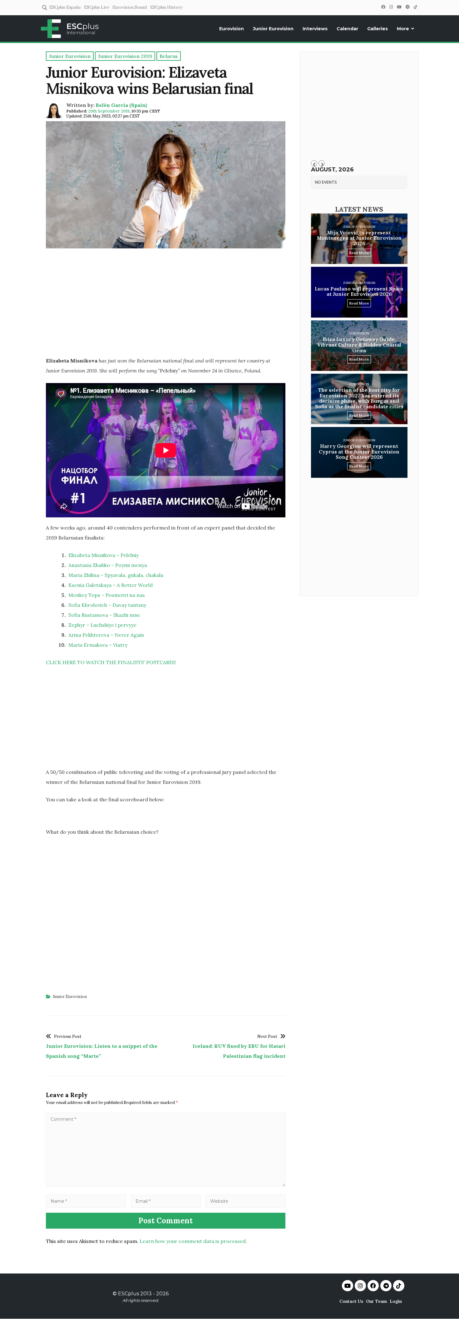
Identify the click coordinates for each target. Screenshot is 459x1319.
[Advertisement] (165, 307)
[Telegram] (407, 7)
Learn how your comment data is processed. (193, 1241)
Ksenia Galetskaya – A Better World (110, 585)
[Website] (245, 1201)
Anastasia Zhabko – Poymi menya (107, 565)
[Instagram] (391, 7)
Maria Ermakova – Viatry (97, 645)
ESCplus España (65, 7)
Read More (359, 252)
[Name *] (86, 1201)
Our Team (376, 1301)
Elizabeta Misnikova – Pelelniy (103, 555)
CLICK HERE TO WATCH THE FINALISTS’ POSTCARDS (111, 662)
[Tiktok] (398, 1285)
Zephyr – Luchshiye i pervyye (102, 625)
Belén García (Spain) (121, 105)
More (403, 28)
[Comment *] (165, 1185)
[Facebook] (383, 7)
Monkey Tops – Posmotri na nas (106, 595)
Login (396, 1301)
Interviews (315, 28)
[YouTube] (399, 7)
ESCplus (128, 1294)
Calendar (347, 28)
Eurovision (231, 28)
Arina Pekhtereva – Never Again (106, 635)
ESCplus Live (96, 7)
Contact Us (351, 1301)
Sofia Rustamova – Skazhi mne (104, 615)
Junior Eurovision (273, 28)
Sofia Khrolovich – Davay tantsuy (107, 605)
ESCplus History (166, 7)
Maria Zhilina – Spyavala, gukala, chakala (115, 575)
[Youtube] (347, 1285)
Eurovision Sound (129, 7)
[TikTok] (415, 7)
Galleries (377, 28)
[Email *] (166, 1201)
